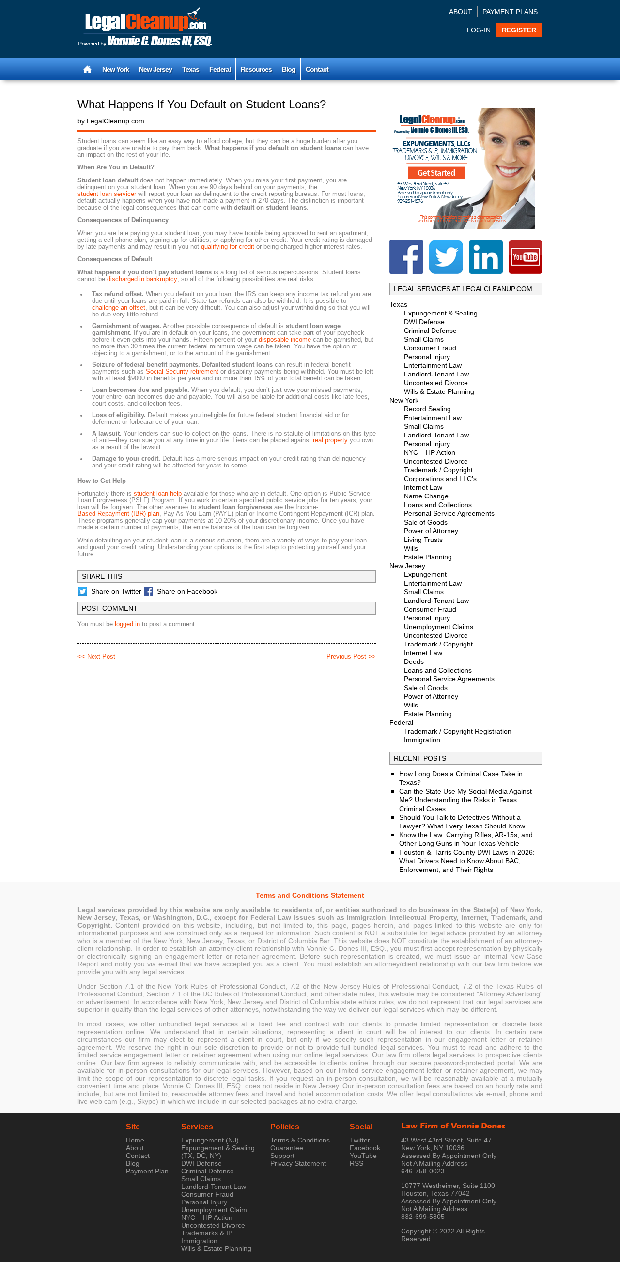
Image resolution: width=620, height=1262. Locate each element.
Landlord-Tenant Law (436, 374)
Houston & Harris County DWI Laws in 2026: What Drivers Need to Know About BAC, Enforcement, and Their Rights (467, 860)
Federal (220, 69)
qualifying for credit (227, 246)
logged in (127, 624)
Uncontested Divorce (436, 383)
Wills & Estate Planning (439, 391)
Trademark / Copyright (438, 470)
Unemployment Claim (214, 1210)
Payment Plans (510, 11)
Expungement (425, 574)
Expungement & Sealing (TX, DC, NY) (218, 1151)
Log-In (479, 30)
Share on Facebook (187, 591)
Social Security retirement (182, 371)
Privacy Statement (298, 1163)
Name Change (426, 496)
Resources (256, 69)
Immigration (422, 740)
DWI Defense (424, 322)
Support (282, 1155)
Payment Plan (147, 1171)
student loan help (158, 493)
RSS (356, 1163)
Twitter (360, 1140)
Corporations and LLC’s (440, 478)
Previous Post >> (351, 656)
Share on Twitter (116, 591)
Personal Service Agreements (449, 513)
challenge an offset (118, 307)
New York (115, 69)
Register (519, 30)
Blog (288, 69)
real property (330, 440)
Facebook (365, 1148)
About (460, 11)
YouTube (363, 1155)
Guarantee (286, 1148)
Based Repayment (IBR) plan (118, 514)
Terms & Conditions (300, 1140)
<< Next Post (96, 656)
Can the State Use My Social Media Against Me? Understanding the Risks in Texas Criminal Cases (465, 799)
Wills (411, 548)
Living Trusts (423, 539)
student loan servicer (107, 194)
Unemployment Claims (438, 627)
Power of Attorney (431, 531)
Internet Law (423, 487)
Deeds (414, 661)
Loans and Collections (438, 505)
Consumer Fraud (430, 348)
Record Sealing (427, 409)
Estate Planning (428, 557)
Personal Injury (427, 357)
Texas (190, 69)
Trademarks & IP (206, 1233)
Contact (317, 69)
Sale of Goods (426, 522)
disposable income (285, 339)
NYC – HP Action (429, 452)
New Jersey (155, 69)
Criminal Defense (430, 330)
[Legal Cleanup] (145, 28)
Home (135, 1140)
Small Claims (424, 339)
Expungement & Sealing (441, 313)
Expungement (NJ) (210, 1140)
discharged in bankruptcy (142, 279)
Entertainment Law (433, 365)
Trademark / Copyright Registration (458, 731)
